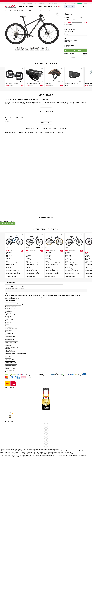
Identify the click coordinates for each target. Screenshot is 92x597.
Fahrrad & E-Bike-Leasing (10, 342)
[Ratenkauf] (17, 378)
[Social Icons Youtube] (46, 430)
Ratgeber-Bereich (9, 327)
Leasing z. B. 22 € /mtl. (69, 26)
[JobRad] (8, 375)
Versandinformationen (10, 308)
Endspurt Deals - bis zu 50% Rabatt (46, 1)
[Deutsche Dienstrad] (26, 375)
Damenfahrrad (8, 356)
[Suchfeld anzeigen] (77, 7)
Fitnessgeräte (8, 367)
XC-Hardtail (31, 10)
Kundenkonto (8, 316)
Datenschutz (8, 345)
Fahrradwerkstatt (9, 319)
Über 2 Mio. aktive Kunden (52, 3)
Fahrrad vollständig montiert (40, 3)
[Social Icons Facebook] (46, 425)
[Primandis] (47, 375)
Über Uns (7, 324)
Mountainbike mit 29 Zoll (17, 284)
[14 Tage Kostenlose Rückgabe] (83, 54)
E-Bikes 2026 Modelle (10, 361)
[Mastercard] (7, 378)
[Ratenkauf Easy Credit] (23, 378)
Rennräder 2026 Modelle (10, 365)
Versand (70, 24)
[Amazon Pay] (77, 375)
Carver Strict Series (58, 284)
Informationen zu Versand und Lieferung (17, 132)
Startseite (6, 10)
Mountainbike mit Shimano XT (30, 284)
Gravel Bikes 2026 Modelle (11, 364)
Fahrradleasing (8, 311)
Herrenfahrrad (51, 284)
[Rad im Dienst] (52, 375)
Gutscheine (64, 3)
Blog (6, 325)
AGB (6, 344)
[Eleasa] (40, 375)
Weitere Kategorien (9, 370)
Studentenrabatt (8, 330)
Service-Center (60, 132)
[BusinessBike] (20, 375)
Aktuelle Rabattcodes (10, 336)
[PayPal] (71, 375)
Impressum (7, 348)
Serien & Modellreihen (10, 368)
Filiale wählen (67, 46)
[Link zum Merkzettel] (83, 7)
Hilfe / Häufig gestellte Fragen (12, 314)
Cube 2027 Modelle (9, 359)
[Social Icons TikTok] (46, 440)
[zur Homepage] (11, 6)
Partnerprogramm (9, 333)
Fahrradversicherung (9, 339)
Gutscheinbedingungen (10, 351)
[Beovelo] (57, 375)
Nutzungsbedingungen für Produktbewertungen (15, 353)
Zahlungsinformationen (10, 310)
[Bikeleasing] (14, 375)
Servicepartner (8, 320)
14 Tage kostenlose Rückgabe (27, 3)
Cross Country (24, 10)
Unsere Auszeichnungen (10, 334)
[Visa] (84, 375)
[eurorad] (66, 375)
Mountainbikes (18, 10)
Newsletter (7, 317)
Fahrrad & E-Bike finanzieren (11, 341)
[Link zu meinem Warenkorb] (86, 6)
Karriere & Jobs (8, 331)
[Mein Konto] (80, 7)
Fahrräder (12, 10)
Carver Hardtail (8, 284)
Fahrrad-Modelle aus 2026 (42, 284)
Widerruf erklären (9, 350)
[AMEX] (12, 378)
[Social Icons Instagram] (46, 435)
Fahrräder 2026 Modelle (10, 362)
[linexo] (61, 375)
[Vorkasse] (30, 378)
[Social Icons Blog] (46, 445)
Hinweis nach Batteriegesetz (11, 347)
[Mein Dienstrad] (33, 375)
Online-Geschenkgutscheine (11, 328)
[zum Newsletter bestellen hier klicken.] (6, 293)
